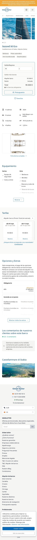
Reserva (10, 239)
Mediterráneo (19, 15)
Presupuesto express (9, 505)
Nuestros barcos (7, 499)
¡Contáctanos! (18, 244)
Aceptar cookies (18, 528)
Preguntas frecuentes (9, 451)
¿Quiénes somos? (8, 435)
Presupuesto (20, 92)
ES (7, 412)
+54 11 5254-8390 (19, 397)
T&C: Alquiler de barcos (10, 463)
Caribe (4, 492)
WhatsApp (19, 400)
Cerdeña (5, 481)
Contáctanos (6, 471)
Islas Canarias (6, 479)
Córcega (5, 489)
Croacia (4, 484)
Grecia (4, 486)
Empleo (4, 456)
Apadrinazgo (6, 445)
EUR (7, 408)
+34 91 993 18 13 (19, 394)
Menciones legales (8, 458)
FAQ (3, 466)
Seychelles (5, 494)
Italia (27, 15)
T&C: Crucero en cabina (10, 461)
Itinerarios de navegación (10, 502)
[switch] (18, 98)
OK (32, 427)
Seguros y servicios (8, 448)
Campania (33, 15)
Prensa (4, 453)
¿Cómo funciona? (8, 438)
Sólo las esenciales (18, 533)
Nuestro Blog (6, 469)
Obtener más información (20, 524)
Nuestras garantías (8, 440)
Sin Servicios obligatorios (13, 87)
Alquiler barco (9, 15)
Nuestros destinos (8, 497)
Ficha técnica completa (18, 156)
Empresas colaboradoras (10, 443)
